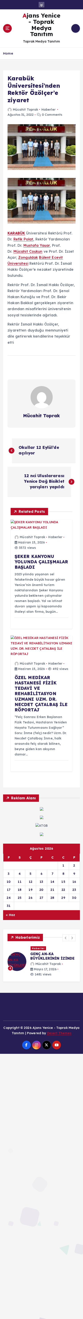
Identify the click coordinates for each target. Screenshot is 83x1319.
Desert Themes (59, 1033)
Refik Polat (23, 239)
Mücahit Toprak (25, 110)
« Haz (10, 915)
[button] (65, 937)
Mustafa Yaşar (36, 245)
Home (8, 53)
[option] (41, 961)
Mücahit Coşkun (28, 251)
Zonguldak (28, 257)
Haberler (48, 110)
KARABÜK (16, 233)
